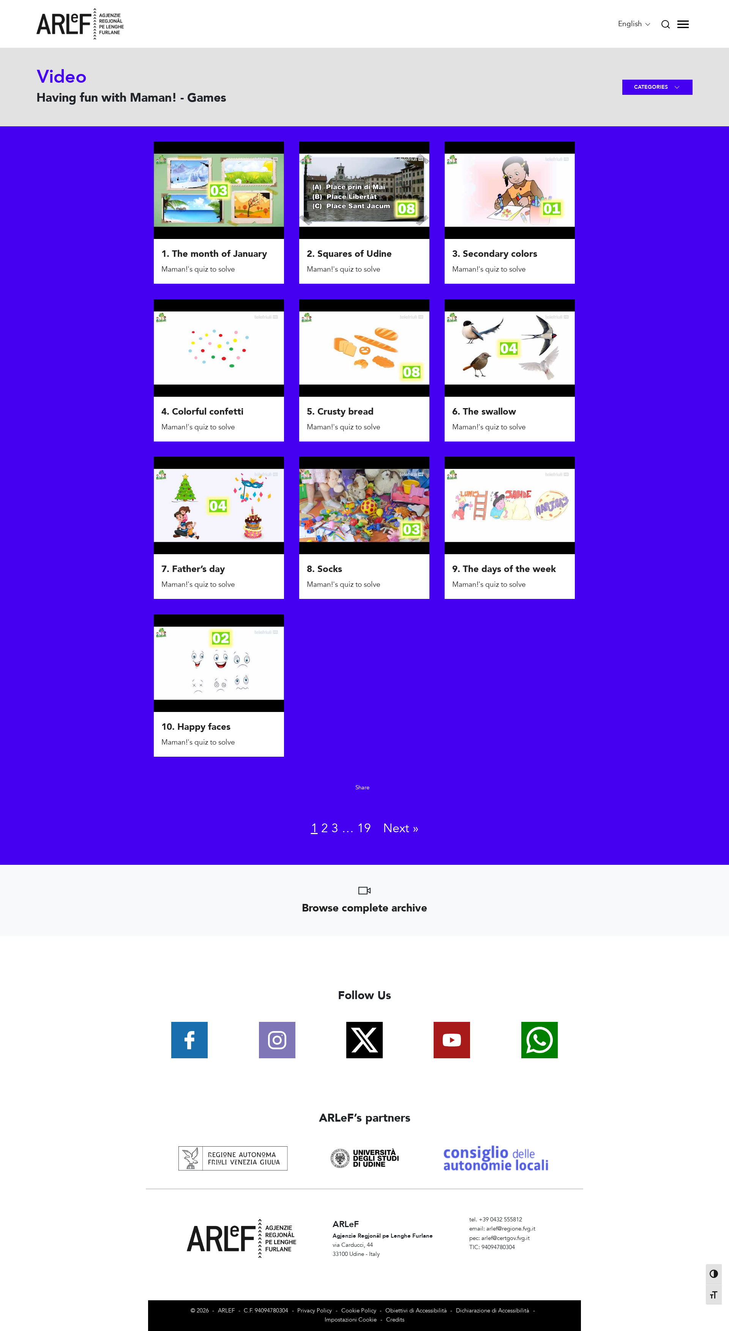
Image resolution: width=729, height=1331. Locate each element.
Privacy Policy (314, 1311)
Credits (395, 1320)
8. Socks (324, 569)
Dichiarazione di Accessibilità (492, 1311)
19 (364, 828)
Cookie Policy (358, 1311)
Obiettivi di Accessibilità (416, 1311)
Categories (651, 87)
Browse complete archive (364, 908)
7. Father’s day (193, 569)
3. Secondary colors (494, 254)
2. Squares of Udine (349, 254)
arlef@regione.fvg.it (510, 1229)
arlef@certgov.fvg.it (505, 1238)
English (631, 24)
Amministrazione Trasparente (506, 1256)
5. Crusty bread (340, 411)
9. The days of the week (504, 569)
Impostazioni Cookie (351, 1320)
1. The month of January (214, 254)
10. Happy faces (195, 727)
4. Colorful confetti (202, 411)
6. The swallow (484, 411)
